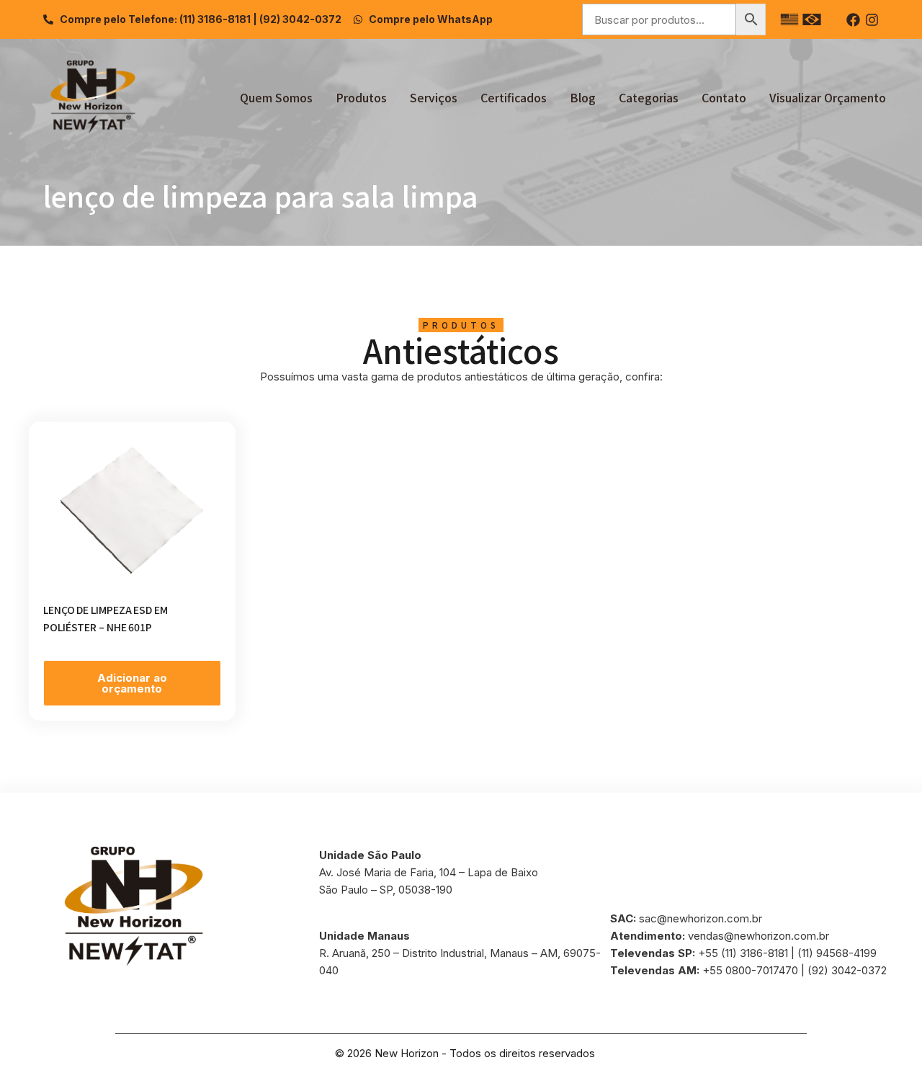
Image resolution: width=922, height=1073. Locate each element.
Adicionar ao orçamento (132, 683)
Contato (724, 97)
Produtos (361, 97)
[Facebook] (853, 20)
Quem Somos (276, 97)
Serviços (433, 97)
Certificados (513, 97)
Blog (583, 97)
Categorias (649, 97)
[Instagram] (872, 20)
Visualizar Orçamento (827, 97)
